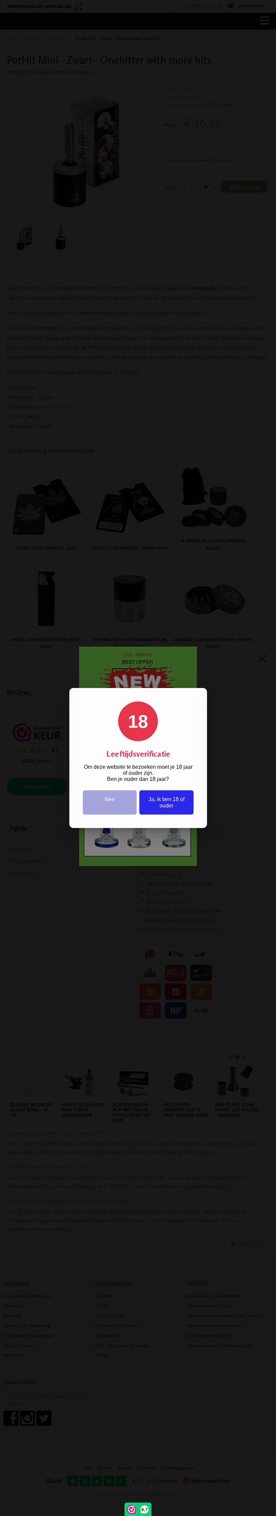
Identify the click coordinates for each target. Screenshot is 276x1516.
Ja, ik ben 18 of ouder (166, 802)
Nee (110, 799)
